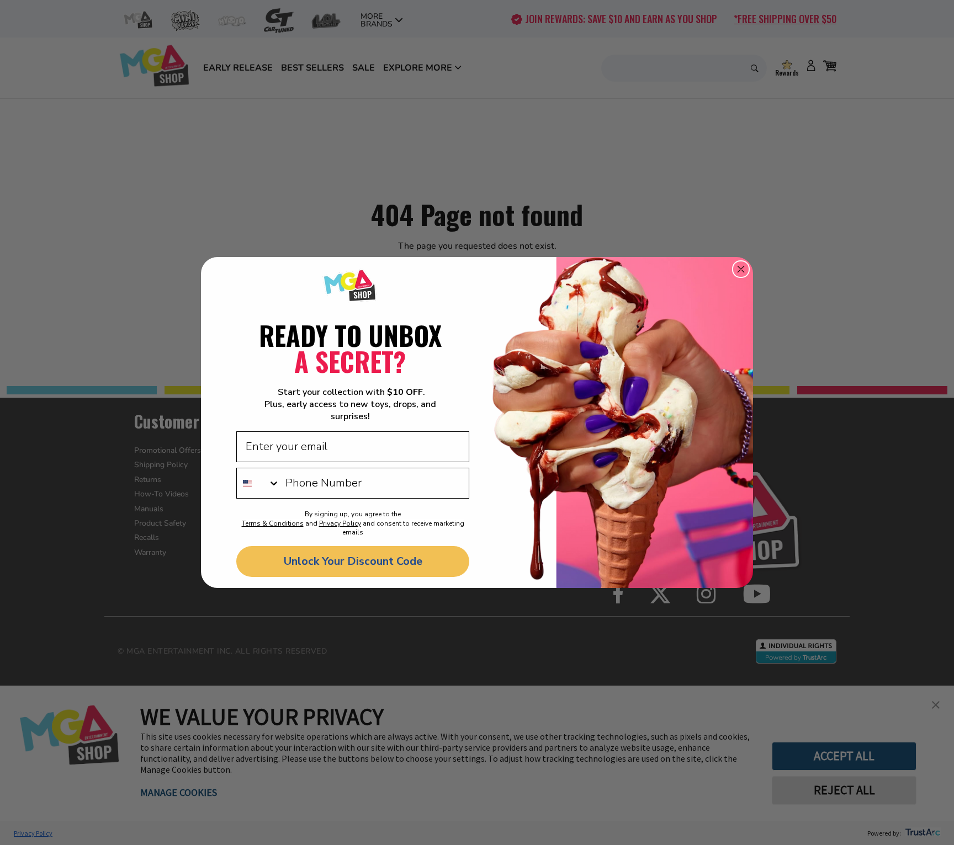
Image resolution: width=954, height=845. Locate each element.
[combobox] (258, 483)
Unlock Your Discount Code (353, 561)
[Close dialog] (741, 269)
